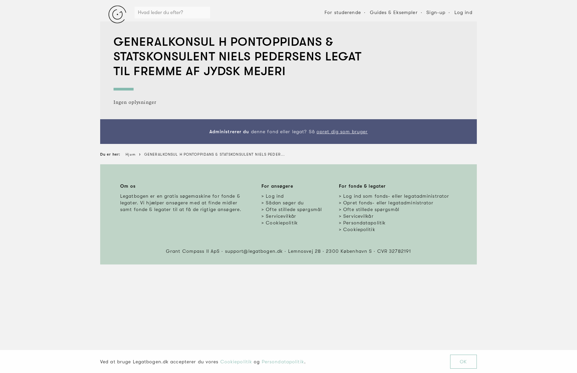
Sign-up (435, 12)
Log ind (463, 12)
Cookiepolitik (236, 361)
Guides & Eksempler (394, 12)
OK (463, 361)
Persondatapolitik (283, 361)
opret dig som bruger (342, 131)
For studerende (343, 12)
